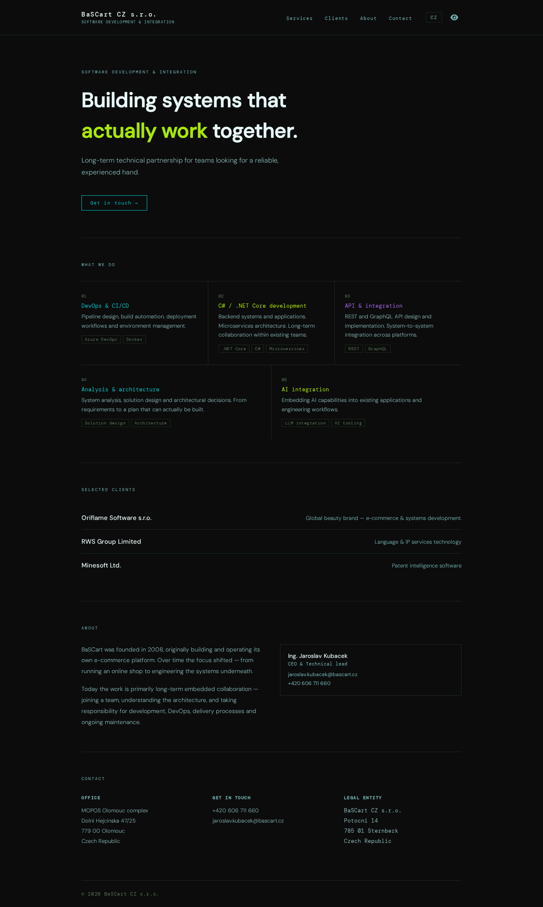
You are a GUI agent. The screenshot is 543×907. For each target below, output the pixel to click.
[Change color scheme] (454, 17)
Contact (400, 18)
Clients (336, 18)
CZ (434, 17)
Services (299, 18)
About (368, 18)
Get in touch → (114, 203)
